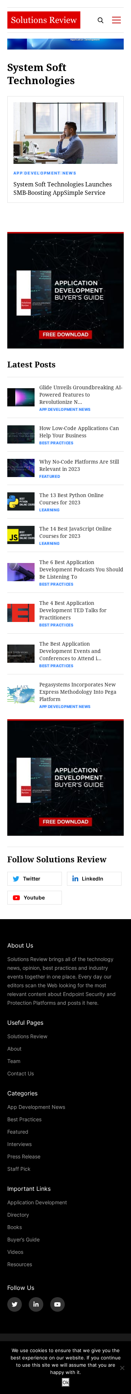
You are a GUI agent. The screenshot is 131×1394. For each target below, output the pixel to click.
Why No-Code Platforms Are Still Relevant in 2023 (79, 465)
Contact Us (20, 1073)
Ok (66, 1382)
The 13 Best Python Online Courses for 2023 (71, 499)
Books (14, 1227)
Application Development (37, 1202)
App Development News (44, 173)
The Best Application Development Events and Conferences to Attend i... (70, 651)
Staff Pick (19, 1168)
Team (13, 1061)
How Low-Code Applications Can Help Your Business (79, 432)
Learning (49, 510)
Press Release (23, 1156)
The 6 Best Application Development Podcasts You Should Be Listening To (81, 569)
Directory (18, 1214)
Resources (19, 1264)
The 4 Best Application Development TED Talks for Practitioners (73, 610)
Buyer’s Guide (23, 1239)
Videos (15, 1251)
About (14, 1048)
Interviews (19, 1144)
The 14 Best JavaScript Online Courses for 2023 (75, 532)
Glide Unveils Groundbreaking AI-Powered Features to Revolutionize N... (80, 394)
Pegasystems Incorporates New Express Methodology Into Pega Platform (77, 691)
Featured (49, 476)
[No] (122, 1367)
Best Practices (56, 443)
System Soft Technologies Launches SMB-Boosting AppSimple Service (62, 188)
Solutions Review (27, 1036)
